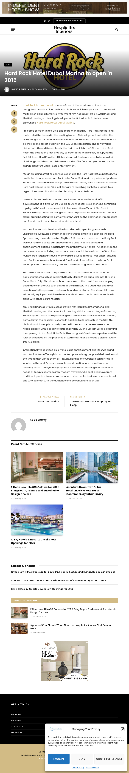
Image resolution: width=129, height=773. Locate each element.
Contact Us (17, 726)
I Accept (58, 759)
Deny (82, 759)
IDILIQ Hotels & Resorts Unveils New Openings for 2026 (33, 541)
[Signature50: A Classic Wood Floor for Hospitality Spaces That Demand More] (19, 628)
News (8, 64)
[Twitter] (14, 121)
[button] (122, 729)
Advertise (16, 720)
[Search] (116, 29)
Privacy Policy (92, 767)
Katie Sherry (21, 89)
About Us (16, 714)
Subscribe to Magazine (69, 20)
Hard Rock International (38, 105)
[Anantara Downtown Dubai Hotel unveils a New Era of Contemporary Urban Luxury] (92, 467)
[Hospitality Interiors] (64, 29)
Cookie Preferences (109, 759)
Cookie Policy (78, 767)
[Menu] (13, 29)
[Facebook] (14, 113)
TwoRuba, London (48, 401)
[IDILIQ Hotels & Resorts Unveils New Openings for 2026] (37, 520)
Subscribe (16, 732)
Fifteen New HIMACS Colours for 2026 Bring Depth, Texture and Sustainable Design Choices (35, 490)
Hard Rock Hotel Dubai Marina (55, 122)
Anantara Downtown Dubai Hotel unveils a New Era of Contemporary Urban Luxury (84, 490)
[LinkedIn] (14, 129)
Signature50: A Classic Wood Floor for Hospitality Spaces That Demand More (71, 627)
